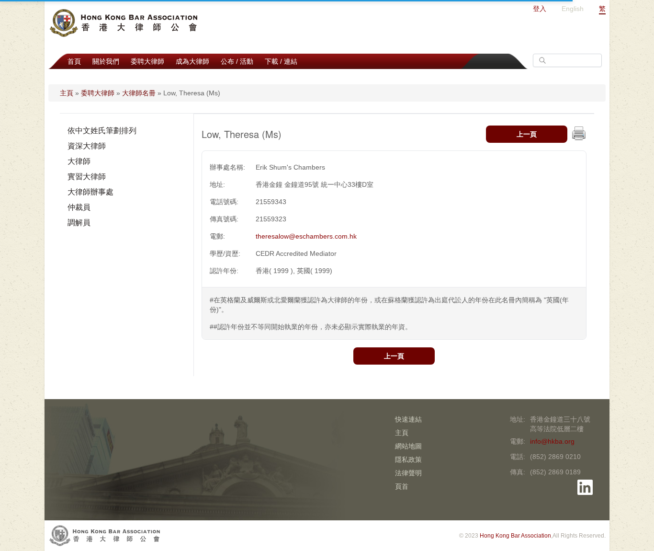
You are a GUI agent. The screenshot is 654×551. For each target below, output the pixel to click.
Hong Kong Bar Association (515, 535)
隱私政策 (408, 459)
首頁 (74, 61)
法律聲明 (408, 473)
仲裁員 (79, 207)
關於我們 (105, 61)
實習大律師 (87, 176)
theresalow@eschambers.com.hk (306, 236)
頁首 (401, 486)
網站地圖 (408, 446)
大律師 (79, 161)
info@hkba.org (552, 441)
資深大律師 (87, 146)
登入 (539, 8)
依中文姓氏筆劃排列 (102, 130)
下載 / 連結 (281, 61)
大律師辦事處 (90, 192)
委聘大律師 (147, 61)
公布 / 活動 (237, 61)
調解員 (79, 222)
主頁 (66, 93)
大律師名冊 (139, 93)
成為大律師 (192, 61)
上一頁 (527, 134)
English (573, 8)
